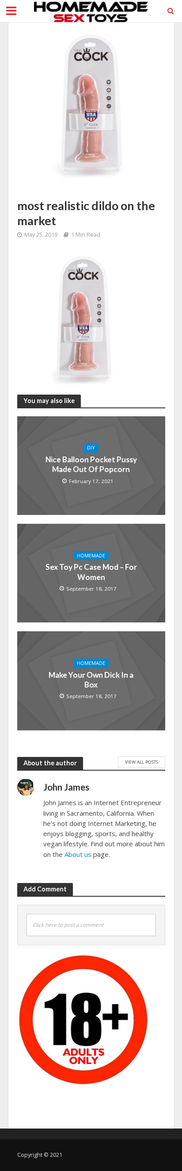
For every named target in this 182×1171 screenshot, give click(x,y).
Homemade (91, 556)
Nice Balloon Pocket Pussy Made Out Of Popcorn (91, 464)
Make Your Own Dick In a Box (91, 679)
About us (77, 854)
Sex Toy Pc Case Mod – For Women (91, 571)
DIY (91, 448)
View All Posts (141, 762)
